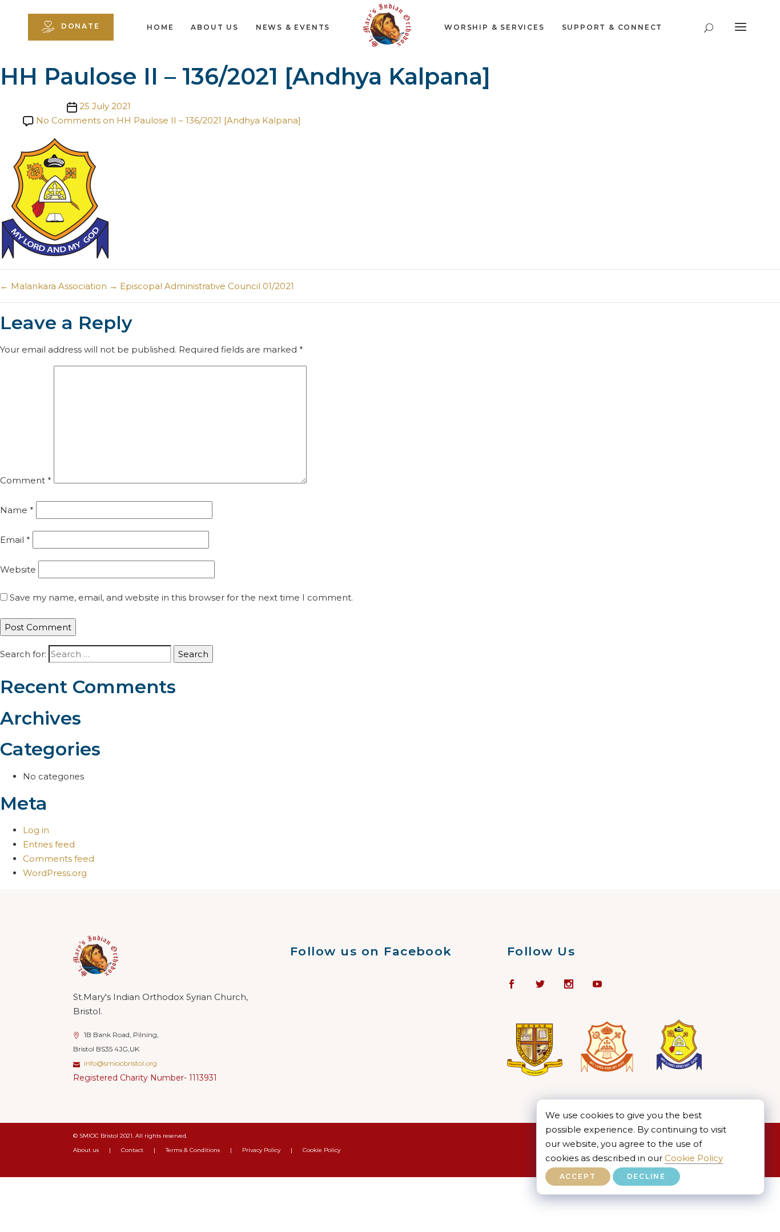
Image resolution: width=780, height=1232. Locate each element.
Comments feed (58, 858)
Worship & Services (494, 27)
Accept (578, 1176)
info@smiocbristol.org (120, 1063)
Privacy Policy (261, 1150)
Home (160, 27)
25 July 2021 (105, 106)
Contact (132, 1150)
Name (17, 510)
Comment (25, 480)
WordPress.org (55, 872)
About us (214, 27)
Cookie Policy (694, 1158)
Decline (646, 1176)
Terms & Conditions (193, 1150)
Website (18, 569)
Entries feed (49, 844)
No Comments (168, 120)
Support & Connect (612, 27)
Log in (36, 830)
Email (15, 539)
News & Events (293, 27)
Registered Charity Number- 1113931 (145, 1078)
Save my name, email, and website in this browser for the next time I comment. (181, 597)
